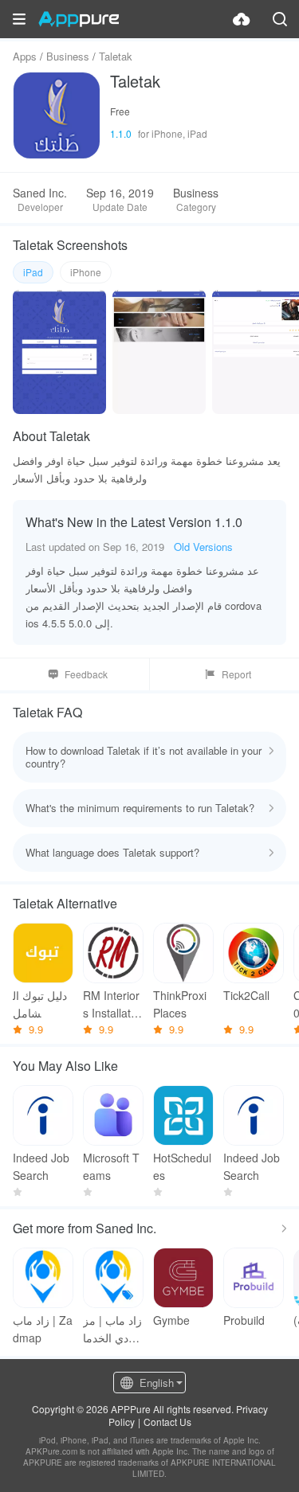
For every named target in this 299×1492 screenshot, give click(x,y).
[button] (19, 19)
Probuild (244, 1320)
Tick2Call (246, 995)
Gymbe (171, 1320)
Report (236, 674)
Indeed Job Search (41, 1166)
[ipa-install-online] (241, 19)
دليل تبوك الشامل (40, 1004)
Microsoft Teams (111, 1166)
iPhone (85, 272)
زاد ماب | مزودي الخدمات (112, 1329)
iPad (33, 272)
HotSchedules (182, 1166)
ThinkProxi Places (180, 1004)
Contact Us (167, 1421)
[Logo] (78, 19)
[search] (280, 19)
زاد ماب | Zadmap (43, 1329)
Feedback (86, 674)
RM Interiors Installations (111, 1004)
